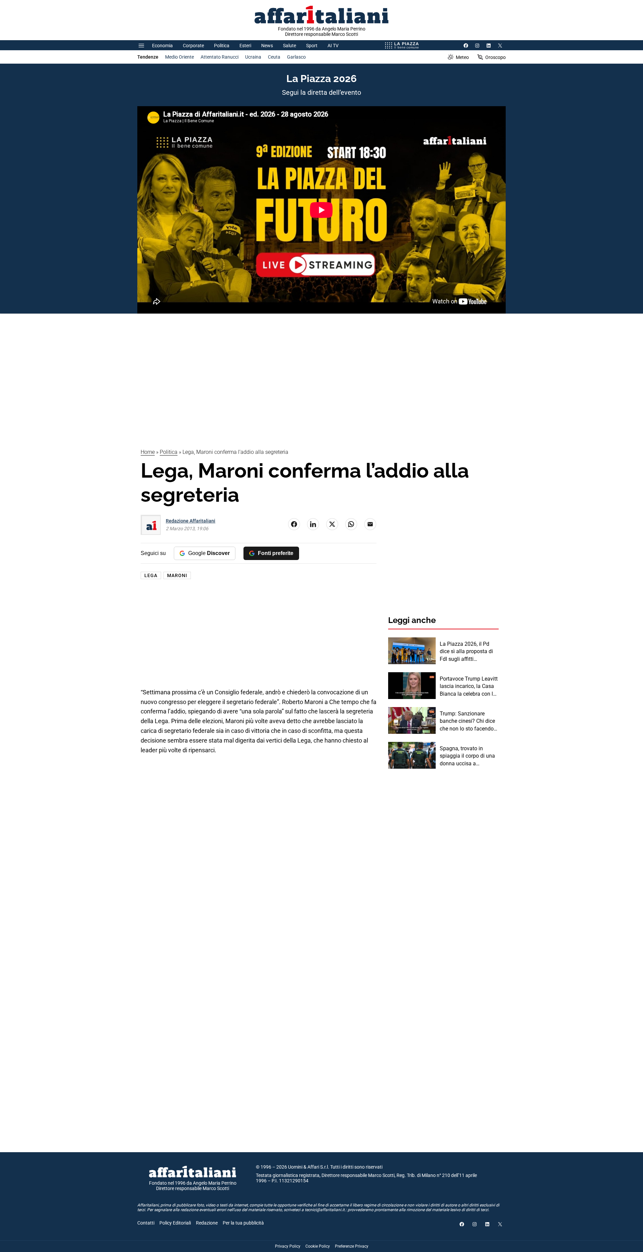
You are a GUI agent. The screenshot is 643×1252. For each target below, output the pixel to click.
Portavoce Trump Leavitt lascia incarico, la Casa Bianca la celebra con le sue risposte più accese (469, 687)
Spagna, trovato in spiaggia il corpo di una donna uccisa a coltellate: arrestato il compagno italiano (467, 756)
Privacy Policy (287, 1246)
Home (148, 452)
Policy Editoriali (175, 1223)
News (267, 45)
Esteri (245, 45)
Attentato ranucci (219, 57)
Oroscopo (495, 57)
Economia (162, 45)
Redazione (207, 1223)
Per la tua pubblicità (243, 1223)
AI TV (333, 45)
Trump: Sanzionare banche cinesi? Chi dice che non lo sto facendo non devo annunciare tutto (467, 721)
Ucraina (253, 57)
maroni (177, 575)
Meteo (462, 57)
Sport (311, 45)
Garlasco (296, 57)
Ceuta (274, 57)
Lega (150, 575)
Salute (289, 45)
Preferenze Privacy (351, 1246)
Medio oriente (179, 57)
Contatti (145, 1223)
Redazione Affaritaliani (190, 521)
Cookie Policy (317, 1246)
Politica (221, 45)
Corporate (193, 45)
